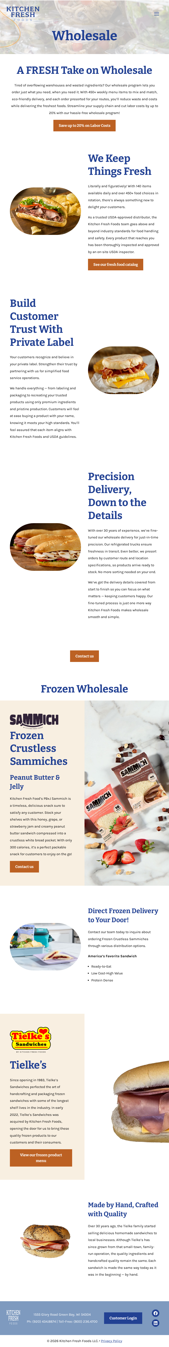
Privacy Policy (111, 1341)
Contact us (84, 656)
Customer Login (123, 1318)
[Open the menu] (156, 13)
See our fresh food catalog (115, 264)
